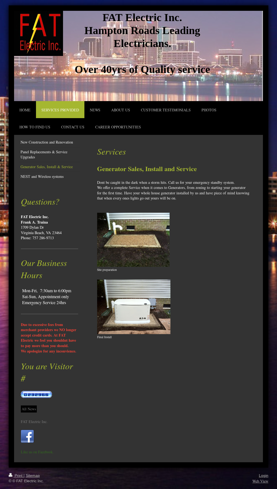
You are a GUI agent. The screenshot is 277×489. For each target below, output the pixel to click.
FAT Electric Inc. (34, 421)
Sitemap (33, 475)
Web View (260, 481)
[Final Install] (133, 307)
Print (19, 475)
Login (263, 475)
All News (29, 408)
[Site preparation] (133, 240)
